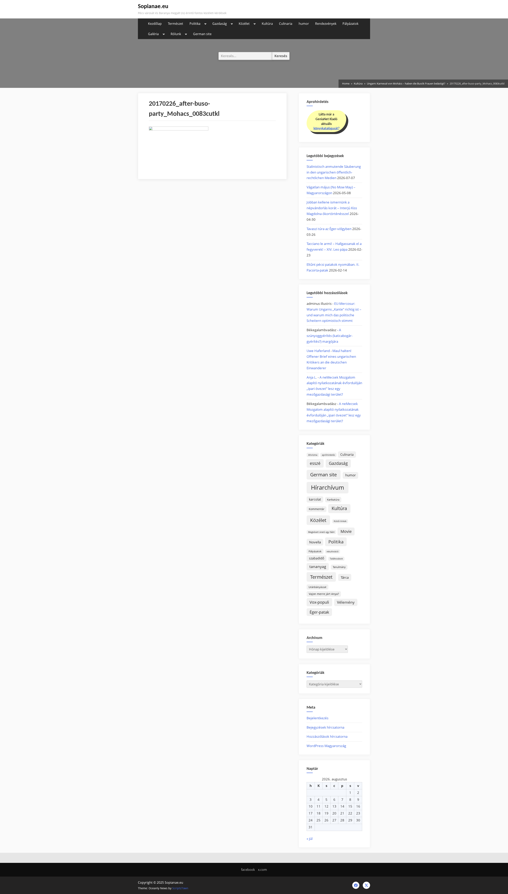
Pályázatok (350, 23)
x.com (262, 869)
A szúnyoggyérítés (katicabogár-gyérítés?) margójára (329, 336)
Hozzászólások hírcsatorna (327, 736)
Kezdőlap (155, 23)
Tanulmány (339, 567)
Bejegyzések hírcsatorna (325, 727)
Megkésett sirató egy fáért (321, 532)
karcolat (315, 499)
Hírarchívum (327, 487)
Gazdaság (219, 23)
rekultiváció (333, 551)
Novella (315, 542)
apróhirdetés (328, 455)
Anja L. (312, 377)
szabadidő (316, 558)
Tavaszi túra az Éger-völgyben (329, 228)
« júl (310, 838)
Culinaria (285, 23)
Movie (346, 531)
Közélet (244, 23)
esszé (315, 463)
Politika (195, 23)
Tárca (345, 577)
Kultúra (267, 23)
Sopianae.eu (153, 7)
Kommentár (316, 509)
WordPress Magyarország (326, 745)
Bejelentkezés (317, 718)
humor (304, 23)
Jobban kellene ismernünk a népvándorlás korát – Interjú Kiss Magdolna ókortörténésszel (332, 208)
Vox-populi (319, 602)
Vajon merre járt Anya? (324, 594)
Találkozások (336, 558)
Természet (175, 23)
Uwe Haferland (318, 350)
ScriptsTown (180, 888)
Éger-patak (319, 612)
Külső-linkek (340, 521)
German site (202, 34)
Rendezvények (325, 23)
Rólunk (176, 34)
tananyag (317, 566)
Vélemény (346, 602)
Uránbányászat (317, 587)
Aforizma (312, 455)
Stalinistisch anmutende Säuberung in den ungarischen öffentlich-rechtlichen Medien (334, 172)
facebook (248, 869)
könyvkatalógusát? (327, 128)
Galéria (153, 34)
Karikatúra (333, 499)
